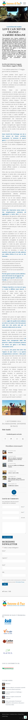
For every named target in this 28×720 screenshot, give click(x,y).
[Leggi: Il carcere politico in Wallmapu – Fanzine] (3, 692)
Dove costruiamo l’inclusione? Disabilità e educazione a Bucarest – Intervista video (15, 702)
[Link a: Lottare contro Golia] (4, 472)
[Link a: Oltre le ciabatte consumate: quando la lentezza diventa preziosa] (4, 457)
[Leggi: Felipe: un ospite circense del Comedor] (3, 697)
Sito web (23, 517)
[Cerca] (20, 3)
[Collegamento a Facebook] (20, 718)
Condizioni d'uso (13, 714)
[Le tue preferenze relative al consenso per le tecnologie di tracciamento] (25, 717)
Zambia (19, 27)
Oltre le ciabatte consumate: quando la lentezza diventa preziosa (15, 459)
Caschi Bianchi (11, 27)
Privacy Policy (21, 714)
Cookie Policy (5, 716)
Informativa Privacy (20, 582)
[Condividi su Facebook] (5, 439)
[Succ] (22, 407)
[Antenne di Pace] (11, 3)
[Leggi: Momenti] (3, 684)
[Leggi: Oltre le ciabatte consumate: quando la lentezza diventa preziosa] (3, 688)
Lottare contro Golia (13, 473)
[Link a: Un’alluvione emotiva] (4, 485)
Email (22, 512)
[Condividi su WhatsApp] (17, 439)
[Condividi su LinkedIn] (23, 439)
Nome (22, 506)
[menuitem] (20, 3)
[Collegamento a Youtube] (22, 718)
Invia (5, 584)
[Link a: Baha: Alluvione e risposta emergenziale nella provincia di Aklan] (4, 478)
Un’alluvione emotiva (13, 485)
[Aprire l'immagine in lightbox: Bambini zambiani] (24, 415)
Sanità (8, 430)
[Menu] (24, 3)
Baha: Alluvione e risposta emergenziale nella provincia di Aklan (16, 480)
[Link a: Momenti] (4, 452)
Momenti (10, 452)
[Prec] (5, 407)
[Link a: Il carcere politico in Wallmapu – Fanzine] (4, 465)
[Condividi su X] (11, 439)
